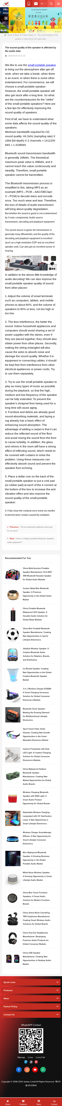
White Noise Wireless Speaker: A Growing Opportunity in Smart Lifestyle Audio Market (37, 876)
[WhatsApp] (43, 1069)
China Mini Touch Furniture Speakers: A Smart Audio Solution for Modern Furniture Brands (36, 898)
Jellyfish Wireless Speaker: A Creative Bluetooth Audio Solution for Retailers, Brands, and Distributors (36, 654)
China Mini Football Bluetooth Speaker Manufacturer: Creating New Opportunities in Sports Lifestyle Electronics (37, 634)
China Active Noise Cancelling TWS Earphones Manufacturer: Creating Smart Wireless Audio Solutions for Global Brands (36, 918)
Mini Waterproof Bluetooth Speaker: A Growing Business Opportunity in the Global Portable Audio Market (36, 858)
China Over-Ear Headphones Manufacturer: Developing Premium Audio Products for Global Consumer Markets (36, 938)
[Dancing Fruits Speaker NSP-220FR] (31, 20)
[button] (17, 29)
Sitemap (21, 1057)
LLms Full (40, 1057)
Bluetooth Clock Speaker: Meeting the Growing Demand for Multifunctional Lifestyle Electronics (36, 714)
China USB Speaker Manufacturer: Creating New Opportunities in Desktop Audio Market (37, 958)
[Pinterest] (36, 1062)
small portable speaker (42, 65)
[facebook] (19, 1069)
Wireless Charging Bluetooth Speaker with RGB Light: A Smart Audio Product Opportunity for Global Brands (36, 798)
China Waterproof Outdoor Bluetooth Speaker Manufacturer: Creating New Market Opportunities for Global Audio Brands (37, 776)
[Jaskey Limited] (6, 3)
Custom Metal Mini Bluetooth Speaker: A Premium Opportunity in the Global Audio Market (37, 594)
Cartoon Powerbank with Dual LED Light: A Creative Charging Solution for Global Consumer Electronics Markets (37, 754)
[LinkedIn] (26, 1062)
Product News (27, 35)
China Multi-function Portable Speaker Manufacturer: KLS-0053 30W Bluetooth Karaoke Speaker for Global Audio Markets (37, 574)
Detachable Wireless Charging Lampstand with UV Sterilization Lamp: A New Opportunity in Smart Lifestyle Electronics (37, 818)
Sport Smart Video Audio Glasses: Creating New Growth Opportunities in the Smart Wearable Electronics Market (36, 734)
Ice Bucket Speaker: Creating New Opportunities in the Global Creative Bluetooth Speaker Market (37, 674)
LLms (30, 1057)
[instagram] (27, 1069)
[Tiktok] (31, 1062)
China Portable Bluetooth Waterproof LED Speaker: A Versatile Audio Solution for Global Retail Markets (35, 614)
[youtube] (35, 1069)
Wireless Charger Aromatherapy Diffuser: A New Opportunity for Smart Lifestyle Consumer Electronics (37, 838)
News (17, 35)
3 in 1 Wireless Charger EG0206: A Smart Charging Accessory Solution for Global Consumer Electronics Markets (37, 694)
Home (9, 35)
